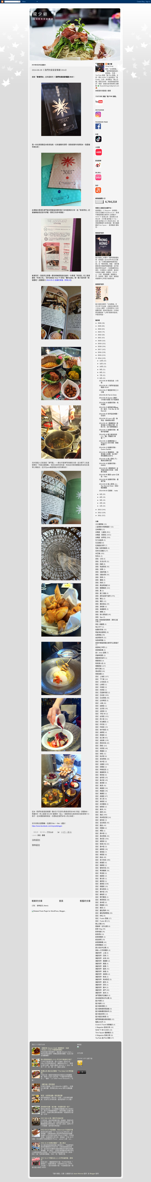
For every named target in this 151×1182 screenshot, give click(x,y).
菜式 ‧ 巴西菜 (99, 690)
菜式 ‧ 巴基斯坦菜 (101, 692)
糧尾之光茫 (99, 1022)
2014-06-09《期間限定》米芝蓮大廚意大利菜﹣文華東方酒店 (108, 470)
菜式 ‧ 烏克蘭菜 (100, 804)
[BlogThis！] (64, 832)
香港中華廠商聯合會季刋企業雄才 (107, 643)
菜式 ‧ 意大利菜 (100, 860)
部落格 (42, 823)
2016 (100, 352)
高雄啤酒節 (99, 655)
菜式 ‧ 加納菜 (99, 706)
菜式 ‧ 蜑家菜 (99, 881)
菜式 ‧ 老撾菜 (99, 735)
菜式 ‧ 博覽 (99, 831)
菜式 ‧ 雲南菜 (99, 852)
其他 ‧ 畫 (98, 590)
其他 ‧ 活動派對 (100, 575)
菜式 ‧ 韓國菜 (99, 905)
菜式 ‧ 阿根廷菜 (100, 769)
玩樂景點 (98, 635)
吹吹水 (97, 556)
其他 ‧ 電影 (99, 601)
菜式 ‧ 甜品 (99, 825)
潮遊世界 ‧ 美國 (100, 963)
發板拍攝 (98, 674)
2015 (100, 355)
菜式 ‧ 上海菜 (99, 676)
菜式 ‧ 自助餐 (99, 740)
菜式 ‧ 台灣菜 (99, 716)
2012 (100, 512)
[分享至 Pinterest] (71, 832)
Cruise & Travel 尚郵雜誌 (104, 1024)
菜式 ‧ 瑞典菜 (99, 865)
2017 (100, 349)
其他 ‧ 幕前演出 (100, 604)
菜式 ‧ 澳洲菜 (99, 902)
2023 (100, 332)
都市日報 (98, 669)
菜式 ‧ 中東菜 (99, 687)
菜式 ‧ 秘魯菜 (99, 807)
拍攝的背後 (99, 629)
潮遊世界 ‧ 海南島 (101, 974)
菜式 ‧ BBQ (99, 916)
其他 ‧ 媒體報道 (100, 588)
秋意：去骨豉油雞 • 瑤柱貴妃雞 (51, 1095)
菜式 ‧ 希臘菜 (99, 751)
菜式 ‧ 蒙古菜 (99, 878)
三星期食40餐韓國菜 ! (102, 527)
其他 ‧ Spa (99, 617)
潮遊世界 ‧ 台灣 (100, 958)
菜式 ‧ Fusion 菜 (101, 921)
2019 (100, 343)
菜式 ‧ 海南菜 (99, 801)
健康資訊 (98, 661)
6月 (101, 378)
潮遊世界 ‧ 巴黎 (100, 955)
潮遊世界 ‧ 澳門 (100, 990)
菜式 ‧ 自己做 (99, 738)
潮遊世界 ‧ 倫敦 (100, 969)
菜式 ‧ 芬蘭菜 (99, 767)
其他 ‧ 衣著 (99, 569)
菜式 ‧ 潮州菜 (99, 892)
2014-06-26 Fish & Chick (108, 395)
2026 (100, 323)
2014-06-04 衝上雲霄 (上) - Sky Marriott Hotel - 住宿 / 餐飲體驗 (109, 485)
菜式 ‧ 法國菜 (99, 764)
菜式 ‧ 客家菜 (99, 775)
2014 (100, 358)
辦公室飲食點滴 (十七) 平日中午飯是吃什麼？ (56, 1059)
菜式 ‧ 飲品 (99, 857)
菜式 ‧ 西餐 (99, 746)
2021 (100, 338)
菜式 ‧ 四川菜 (99, 719)
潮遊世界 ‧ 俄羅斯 (101, 961)
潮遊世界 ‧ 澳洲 (100, 993)
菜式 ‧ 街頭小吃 (100, 844)
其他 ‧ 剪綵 (99, 583)
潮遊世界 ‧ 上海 (100, 953)
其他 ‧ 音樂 (99, 577)
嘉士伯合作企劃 (100, 947)
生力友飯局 (99, 540)
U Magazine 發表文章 (102, 1035)
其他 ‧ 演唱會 (99, 606)
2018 (100, 346)
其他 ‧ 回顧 (99, 564)
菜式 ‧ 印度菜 (99, 727)
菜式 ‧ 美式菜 (99, 780)
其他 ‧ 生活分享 (100, 561)
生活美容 (98, 543)
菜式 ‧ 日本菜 (99, 695)
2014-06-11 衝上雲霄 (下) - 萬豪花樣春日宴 (108, 459)
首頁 (61, 901)
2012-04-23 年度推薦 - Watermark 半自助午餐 (57, 1130)
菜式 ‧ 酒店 (99, 815)
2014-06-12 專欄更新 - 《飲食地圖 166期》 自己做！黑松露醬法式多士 (109, 454)
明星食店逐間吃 (100, 632)
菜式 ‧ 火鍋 (99, 703)
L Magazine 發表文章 (102, 1027)
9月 (101, 369)
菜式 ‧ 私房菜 (99, 756)
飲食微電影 (99, 937)
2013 (100, 509)
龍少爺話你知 (100, 1014)
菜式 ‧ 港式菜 (99, 839)
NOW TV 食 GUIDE (102, 1030)
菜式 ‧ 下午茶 (99, 679)
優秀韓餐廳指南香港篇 (103, 1019)
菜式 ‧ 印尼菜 (99, 724)
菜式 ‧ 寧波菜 (99, 873)
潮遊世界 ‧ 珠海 (100, 977)
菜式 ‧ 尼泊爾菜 (100, 722)
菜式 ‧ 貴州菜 (99, 846)
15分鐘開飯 (99, 524)
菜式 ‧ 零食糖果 (100, 870)
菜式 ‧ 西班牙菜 (100, 743)
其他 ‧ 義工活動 (100, 593)
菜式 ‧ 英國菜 (99, 791)
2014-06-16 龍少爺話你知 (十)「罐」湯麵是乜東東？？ (108, 436)
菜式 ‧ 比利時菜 (100, 700)
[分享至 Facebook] (68, 832)
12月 (101, 361)
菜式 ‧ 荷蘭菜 (99, 828)
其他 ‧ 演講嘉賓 (100, 609)
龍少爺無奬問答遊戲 (102, 1009)
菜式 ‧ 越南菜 (99, 849)
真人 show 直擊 (100, 653)
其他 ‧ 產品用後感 (101, 585)
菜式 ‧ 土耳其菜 (100, 682)
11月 (101, 364)
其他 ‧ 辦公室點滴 (101, 614)
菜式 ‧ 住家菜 (99, 748)
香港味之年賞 (100, 647)
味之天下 (98, 627)
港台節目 (98, 671)
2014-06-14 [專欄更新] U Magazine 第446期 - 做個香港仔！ (108, 442)
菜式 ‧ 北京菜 (99, 708)
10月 (101, 366)
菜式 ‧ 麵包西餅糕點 (102, 913)
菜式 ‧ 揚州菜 (99, 833)
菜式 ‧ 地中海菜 (100, 730)
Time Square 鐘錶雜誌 (103, 1032)
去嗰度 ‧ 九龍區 (100, 532)
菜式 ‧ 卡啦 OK (100, 714)
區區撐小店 (99, 663)
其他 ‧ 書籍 (41, 835)
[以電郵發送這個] (62, 832)
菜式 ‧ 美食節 (99, 783)
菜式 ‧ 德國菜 (99, 886)
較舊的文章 (85, 901)
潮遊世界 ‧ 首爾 (100, 966)
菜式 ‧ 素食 (99, 809)
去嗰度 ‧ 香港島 (100, 535)
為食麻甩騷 (99, 640)
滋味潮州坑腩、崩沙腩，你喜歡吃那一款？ (55, 1107)
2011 (100, 515)
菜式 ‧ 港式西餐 (100, 836)
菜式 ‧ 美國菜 (99, 788)
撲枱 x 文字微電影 (101, 950)
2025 (100, 326)
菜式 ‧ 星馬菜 (99, 777)
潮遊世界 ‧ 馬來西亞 (102, 979)
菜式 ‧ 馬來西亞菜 (101, 817)
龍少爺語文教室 (100, 1017)
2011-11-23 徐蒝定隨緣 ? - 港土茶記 (53, 1143)
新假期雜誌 (99, 945)
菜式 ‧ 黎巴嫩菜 (100, 897)
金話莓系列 (99, 637)
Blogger (92, 1173)
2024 (100, 329)
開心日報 (98, 924)
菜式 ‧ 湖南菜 (99, 841)
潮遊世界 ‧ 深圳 (100, 985)
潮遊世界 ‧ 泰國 (100, 971)
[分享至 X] (66, 832)
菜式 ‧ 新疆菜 (99, 862)
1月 (101, 506)
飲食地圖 (98, 931)
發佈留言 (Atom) (42, 906)
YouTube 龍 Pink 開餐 (103, 1038)
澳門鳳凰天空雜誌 (101, 995)
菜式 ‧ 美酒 (99, 785)
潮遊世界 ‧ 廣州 (100, 987)
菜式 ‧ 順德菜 (99, 854)
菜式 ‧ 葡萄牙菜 (100, 868)
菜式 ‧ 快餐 (99, 754)
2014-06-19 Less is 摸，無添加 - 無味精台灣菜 (108, 419)
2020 (100, 341)
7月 (101, 375)
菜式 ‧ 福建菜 (99, 876)
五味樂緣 (98, 529)
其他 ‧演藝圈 (99, 624)
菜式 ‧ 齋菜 (99, 908)
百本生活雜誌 (100, 551)
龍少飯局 (98, 1003)
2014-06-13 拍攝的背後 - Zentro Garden (108, 448)
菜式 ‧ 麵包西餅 (100, 910)
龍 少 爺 (40, 14)
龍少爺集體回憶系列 (102, 1011)
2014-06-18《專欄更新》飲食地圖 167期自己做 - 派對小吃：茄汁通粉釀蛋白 (108, 425)
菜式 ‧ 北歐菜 (99, 711)
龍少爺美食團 (100, 1006)
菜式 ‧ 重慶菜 (99, 793)
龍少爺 (110, 64)
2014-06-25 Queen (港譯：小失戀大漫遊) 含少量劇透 (109, 398)
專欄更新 (98, 666)
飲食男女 (98, 934)
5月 (101, 494)
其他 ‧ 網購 (99, 612)
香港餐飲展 (99, 650)
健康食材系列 (100, 658)
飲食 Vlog (98, 929)
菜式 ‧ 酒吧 (99, 812)
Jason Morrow (78, 1173)
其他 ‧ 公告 (99, 559)
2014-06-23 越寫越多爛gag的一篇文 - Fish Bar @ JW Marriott (109, 409)
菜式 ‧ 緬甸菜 (99, 894)
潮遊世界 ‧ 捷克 (100, 982)
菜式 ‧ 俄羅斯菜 (100, 772)
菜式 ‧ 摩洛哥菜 (100, 889)
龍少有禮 (98, 1001)
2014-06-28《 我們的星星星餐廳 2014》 (109, 386)
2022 (100, 335)
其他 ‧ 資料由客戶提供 (103, 596)
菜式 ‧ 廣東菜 (99, 884)
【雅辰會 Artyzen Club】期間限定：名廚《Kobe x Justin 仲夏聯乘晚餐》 (55, 1049)
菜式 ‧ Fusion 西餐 (101, 918)
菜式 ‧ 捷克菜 (99, 820)
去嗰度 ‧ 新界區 (100, 537)
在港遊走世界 (100, 545)
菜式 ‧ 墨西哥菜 (100, 900)
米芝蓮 (97, 553)
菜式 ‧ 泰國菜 (99, 796)
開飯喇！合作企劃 (101, 926)
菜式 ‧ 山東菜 (99, 684)
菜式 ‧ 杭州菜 (99, 761)
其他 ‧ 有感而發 (100, 567)
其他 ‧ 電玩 (99, 598)
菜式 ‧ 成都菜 (99, 732)
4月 (101, 497)
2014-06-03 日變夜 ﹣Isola (108, 490)
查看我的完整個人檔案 (103, 91)
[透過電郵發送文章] (58, 832)
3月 (101, 500)
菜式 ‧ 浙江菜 (99, 799)
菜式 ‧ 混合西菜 (100, 823)
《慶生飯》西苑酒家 (48, 1084)
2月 (101, 503)
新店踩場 (98, 939)
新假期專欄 (99, 942)
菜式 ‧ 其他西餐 (100, 759)
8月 (101, 372)
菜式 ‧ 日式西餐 (100, 698)
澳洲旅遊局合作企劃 (102, 998)
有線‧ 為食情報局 (101, 548)
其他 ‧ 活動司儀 (100, 572)
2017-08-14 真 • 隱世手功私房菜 (52, 1118)
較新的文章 (37, 901)
